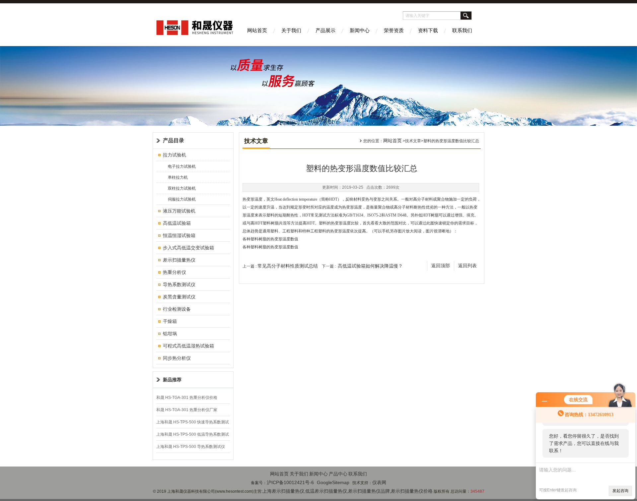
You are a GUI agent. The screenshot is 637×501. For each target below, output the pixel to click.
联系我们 (462, 30)
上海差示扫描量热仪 (283, 491)
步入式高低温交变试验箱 (188, 247)
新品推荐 (172, 379)
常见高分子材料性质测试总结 (287, 266)
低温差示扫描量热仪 (326, 491)
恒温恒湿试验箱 (179, 235)
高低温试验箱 (177, 223)
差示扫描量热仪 (179, 260)
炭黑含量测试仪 (179, 296)
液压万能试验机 (179, 211)
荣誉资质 (394, 30)
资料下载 (428, 30)
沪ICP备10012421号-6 (290, 482)
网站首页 (257, 30)
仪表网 (379, 482)
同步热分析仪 (177, 358)
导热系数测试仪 (179, 284)
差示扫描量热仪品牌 (369, 491)
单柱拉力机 (178, 177)
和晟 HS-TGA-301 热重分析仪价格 (186, 397)
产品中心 (338, 473)
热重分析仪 (174, 272)
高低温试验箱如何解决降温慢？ (370, 266)
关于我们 (291, 30)
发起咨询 (620, 490)
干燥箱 (170, 321)
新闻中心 (360, 30)
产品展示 (325, 30)
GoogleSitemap (333, 482)
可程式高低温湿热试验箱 (188, 345)
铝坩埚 (170, 333)
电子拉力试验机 (182, 166)
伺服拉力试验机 (182, 199)
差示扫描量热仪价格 (412, 491)
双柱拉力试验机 (182, 188)
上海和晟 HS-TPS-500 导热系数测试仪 (190, 446)
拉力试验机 (174, 154)
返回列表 (467, 265)
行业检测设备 (177, 309)
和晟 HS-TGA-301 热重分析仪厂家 (186, 409)
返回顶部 (440, 265)
